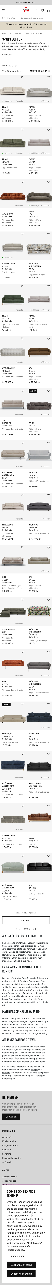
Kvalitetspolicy (9, 1141)
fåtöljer (34, 1069)
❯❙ (34, 928)
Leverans (6, 1154)
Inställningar (17, 1256)
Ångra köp (7, 1137)
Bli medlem (11, 1117)
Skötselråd (7, 1162)
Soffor (26, 33)
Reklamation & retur (11, 1158)
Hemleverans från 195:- (26, 2)
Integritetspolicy (10, 1145)
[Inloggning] (37, 10)
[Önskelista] (42, 10)
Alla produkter (15, 33)
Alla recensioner (9, 1176)
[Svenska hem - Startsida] (26, 10)
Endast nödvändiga (21, 1273)
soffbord (6, 1072)
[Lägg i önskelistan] (22, 77)
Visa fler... (26, 920)
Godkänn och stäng (21, 1264)
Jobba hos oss (9, 1181)
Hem (4, 33)
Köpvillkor (6, 1149)
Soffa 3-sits (37, 33)
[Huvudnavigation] (9, 10)
